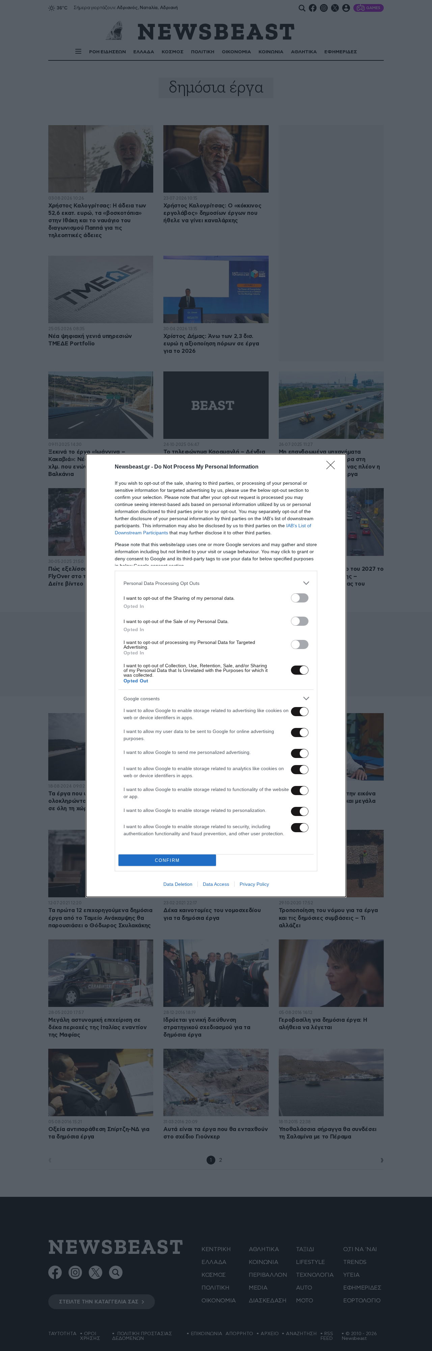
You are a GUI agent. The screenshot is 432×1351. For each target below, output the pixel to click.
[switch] (299, 597)
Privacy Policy (254, 884)
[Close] (332, 467)
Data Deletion (177, 884)
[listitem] (216, 583)
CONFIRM (167, 860)
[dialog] (216, 675)
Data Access (216, 884)
